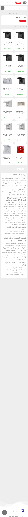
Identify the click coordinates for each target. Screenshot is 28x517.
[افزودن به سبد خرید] (17, 47)
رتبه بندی (9, 21)
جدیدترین (22, 21)
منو (24, 2)
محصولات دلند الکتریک (19, 13)
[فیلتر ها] (4, 512)
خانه (26, 13)
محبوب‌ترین (15, 21)
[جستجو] (2, 8)
